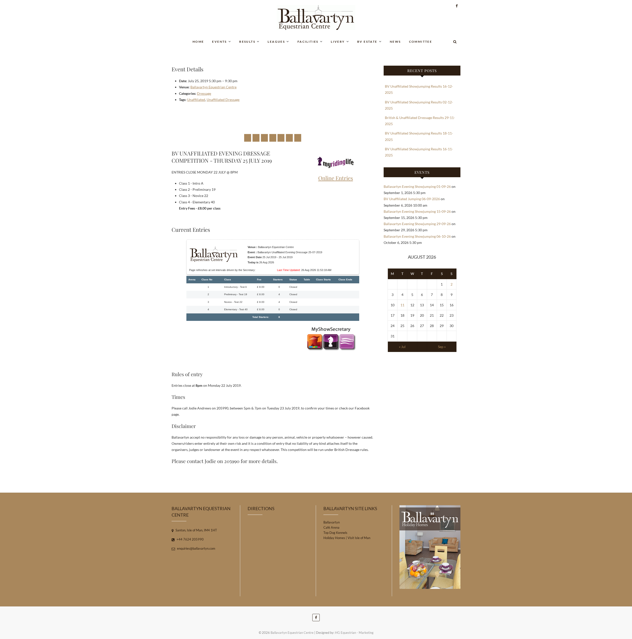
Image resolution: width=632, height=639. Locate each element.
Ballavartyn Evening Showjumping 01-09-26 (417, 186)
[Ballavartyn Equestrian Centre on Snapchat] (289, 138)
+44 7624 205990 (190, 539)
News (395, 41)
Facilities (307, 41)
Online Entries (335, 178)
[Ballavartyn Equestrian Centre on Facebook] (247, 138)
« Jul (402, 347)
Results (247, 41)
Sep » (442, 347)
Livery (338, 41)
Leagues (276, 41)
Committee (420, 41)
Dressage (204, 93)
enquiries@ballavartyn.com (195, 548)
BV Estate (367, 41)
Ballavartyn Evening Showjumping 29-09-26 (417, 224)
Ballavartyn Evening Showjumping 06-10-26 (417, 236)
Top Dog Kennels (335, 533)
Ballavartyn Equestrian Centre (213, 87)
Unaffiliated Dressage (223, 99)
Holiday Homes (334, 538)
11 (402, 305)
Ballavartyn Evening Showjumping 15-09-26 (417, 211)
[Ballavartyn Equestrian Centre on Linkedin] (280, 138)
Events (219, 41)
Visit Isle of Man (359, 538)
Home (198, 41)
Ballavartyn (331, 522)
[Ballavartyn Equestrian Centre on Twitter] (256, 138)
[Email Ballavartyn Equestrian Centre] (297, 138)
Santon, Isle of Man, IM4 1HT (196, 530)
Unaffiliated (196, 99)
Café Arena (331, 527)
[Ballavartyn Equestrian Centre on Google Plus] (264, 138)
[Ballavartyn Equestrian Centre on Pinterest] (272, 138)
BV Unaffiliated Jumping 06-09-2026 (412, 199)
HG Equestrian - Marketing (354, 633)
